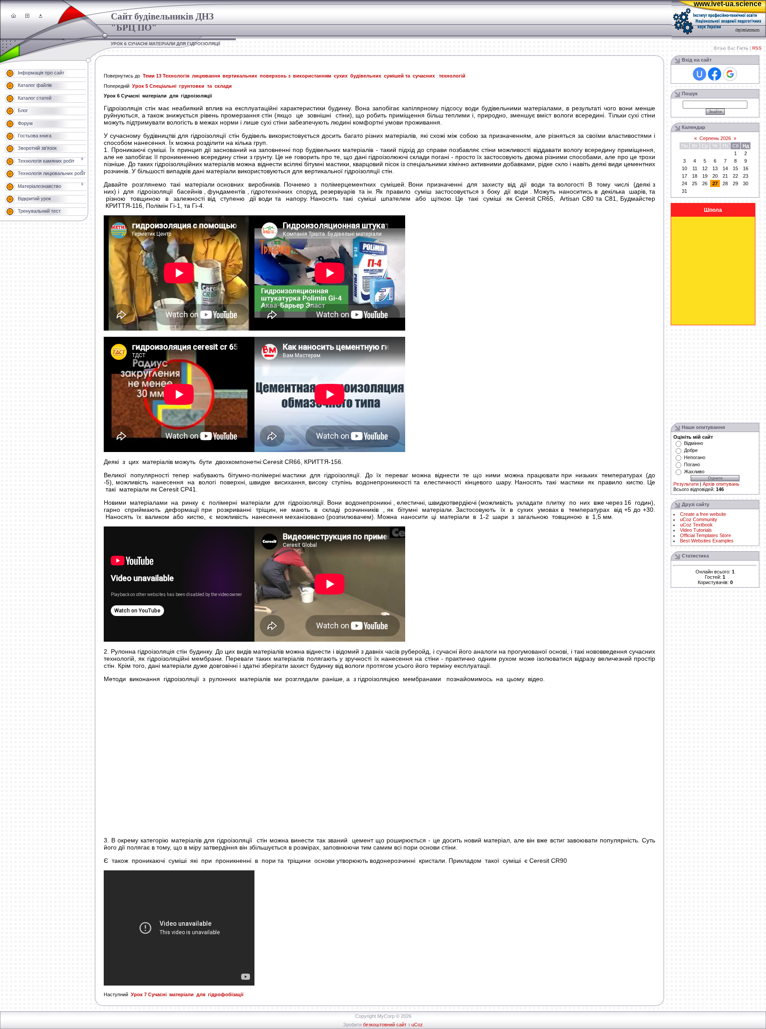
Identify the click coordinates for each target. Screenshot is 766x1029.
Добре (691, 450)
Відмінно (693, 443)
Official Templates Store (705, 535)
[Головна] (13, 16)
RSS (757, 48)
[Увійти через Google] (730, 74)
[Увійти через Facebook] (714, 74)
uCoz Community (698, 519)
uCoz (417, 1024)
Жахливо (694, 471)
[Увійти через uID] (699, 74)
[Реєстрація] (27, 16)
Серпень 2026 (715, 138)
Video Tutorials (696, 530)
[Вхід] (41, 16)
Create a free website (703, 514)
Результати (686, 484)
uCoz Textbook (696, 524)
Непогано (694, 457)
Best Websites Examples (707, 540)
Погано (692, 464)
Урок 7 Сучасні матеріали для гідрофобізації (187, 994)
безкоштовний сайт (384, 1024)
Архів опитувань (721, 484)
